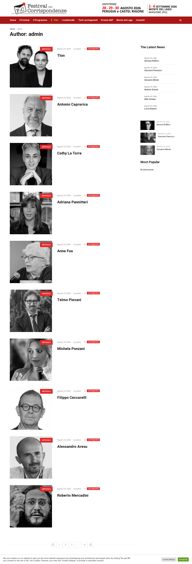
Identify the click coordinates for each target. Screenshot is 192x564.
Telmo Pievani (69, 300)
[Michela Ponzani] (31, 360)
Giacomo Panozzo (153, 70)
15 (84, 544)
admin (78, 49)
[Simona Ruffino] (147, 125)
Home (12, 29)
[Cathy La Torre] (31, 164)
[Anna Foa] (31, 262)
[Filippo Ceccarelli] (31, 408)
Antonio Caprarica (72, 104)
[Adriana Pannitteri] (31, 213)
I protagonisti (93, 48)
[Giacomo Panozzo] (148, 137)
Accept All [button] (183, 559)
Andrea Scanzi (151, 89)
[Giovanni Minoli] (147, 150)
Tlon (61, 55)
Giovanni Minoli (151, 80)
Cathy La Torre (69, 153)
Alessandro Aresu (72, 446)
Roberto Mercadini (72, 495)
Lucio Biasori (150, 108)
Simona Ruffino (151, 60)
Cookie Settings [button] (169, 559)
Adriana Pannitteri (72, 202)
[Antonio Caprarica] (31, 115)
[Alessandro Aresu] (31, 457)
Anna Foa (65, 251)
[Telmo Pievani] (31, 311)
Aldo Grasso (150, 99)
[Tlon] (31, 66)
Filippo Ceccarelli (71, 397)
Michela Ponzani (71, 349)
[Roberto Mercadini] (31, 506)
